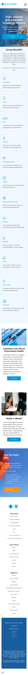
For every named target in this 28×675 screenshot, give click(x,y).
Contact (14, 563)
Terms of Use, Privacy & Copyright (14, 622)
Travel (14, 529)
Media (14, 566)
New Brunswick (14, 585)
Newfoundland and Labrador (14, 588)
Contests (14, 631)
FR (14, 635)
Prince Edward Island (14, 603)
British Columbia (14, 578)
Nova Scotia (14, 594)
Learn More (14, 378)
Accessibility (14, 625)
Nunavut (14, 597)
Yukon (14, 613)
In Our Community (14, 553)
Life (14, 532)
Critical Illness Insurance (15, 538)
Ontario (14, 600)
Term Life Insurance (14, 535)
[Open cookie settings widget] (2, 672)
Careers (14, 560)
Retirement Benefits (14, 525)
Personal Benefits (15, 519)
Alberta (14, 575)
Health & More (14, 516)
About (14, 547)
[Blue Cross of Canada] (9, 4)
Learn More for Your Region (13, 36)
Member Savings (14, 557)
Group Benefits (15, 522)
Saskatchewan (14, 610)
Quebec (14, 607)
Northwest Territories (14, 591)
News (14, 550)
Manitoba (14, 581)
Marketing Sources (14, 628)
